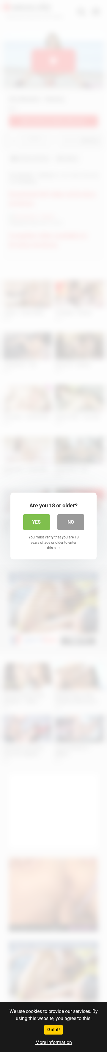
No (70, 522)
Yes (36, 522)
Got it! (53, 1029)
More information (53, 1042)
